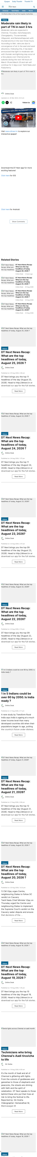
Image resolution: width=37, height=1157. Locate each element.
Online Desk (9, 94)
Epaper (7, 1)
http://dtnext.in (23, 382)
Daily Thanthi (17, 1)
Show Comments (18, 222)
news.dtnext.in (11, 131)
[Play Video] (18, 117)
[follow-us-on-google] (33, 102)
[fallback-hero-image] (8, 267)
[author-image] (2, 93)
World (31, 11)
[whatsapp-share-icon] (3, 104)
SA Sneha (8, 1064)
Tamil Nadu (15, 11)
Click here (5, 176)
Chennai (5, 11)
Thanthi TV (28, 1)
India (23, 11)
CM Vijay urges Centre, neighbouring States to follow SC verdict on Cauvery (16, 894)
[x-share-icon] (7, 104)
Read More (19, 391)
